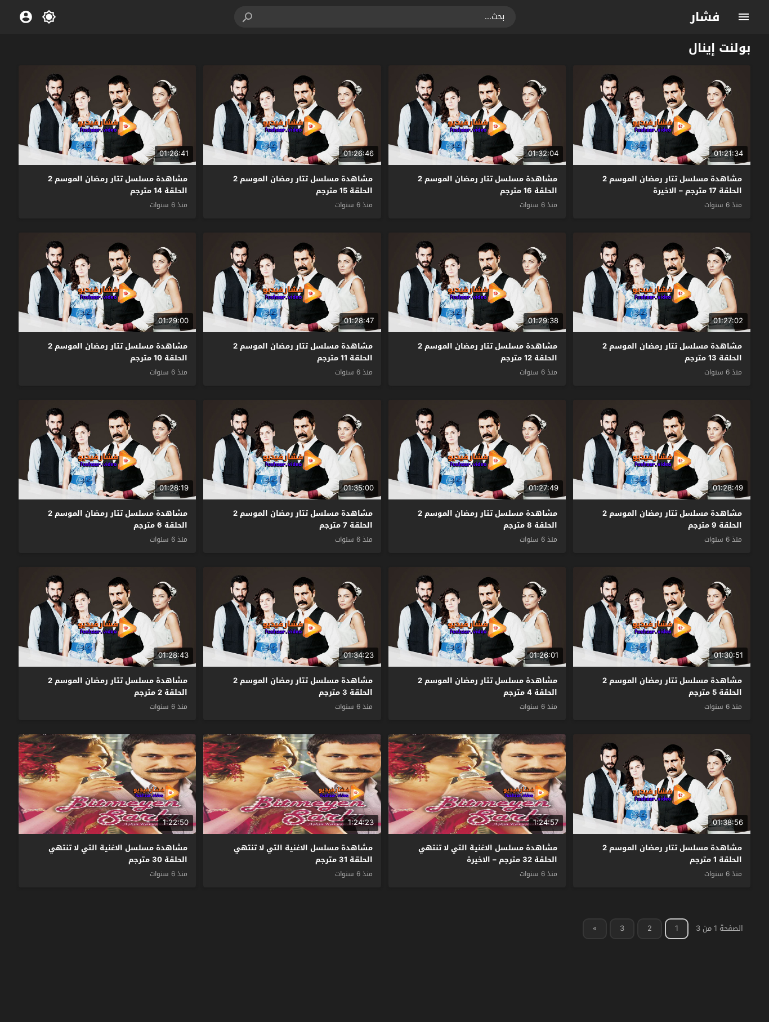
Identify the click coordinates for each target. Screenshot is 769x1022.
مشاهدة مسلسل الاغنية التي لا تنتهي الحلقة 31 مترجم (303, 854)
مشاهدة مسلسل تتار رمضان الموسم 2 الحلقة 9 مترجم (672, 519)
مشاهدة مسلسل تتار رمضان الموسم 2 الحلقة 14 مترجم (117, 185)
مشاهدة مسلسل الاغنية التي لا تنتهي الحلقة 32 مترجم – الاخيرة (487, 854)
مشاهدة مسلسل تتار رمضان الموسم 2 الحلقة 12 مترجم (487, 352)
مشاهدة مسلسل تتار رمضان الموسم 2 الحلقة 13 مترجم (672, 352)
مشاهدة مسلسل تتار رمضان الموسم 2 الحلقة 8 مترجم (487, 519)
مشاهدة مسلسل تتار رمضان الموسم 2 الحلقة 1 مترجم (672, 854)
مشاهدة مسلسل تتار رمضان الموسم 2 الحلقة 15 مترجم (303, 185)
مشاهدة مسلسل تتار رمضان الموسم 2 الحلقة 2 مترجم (117, 686)
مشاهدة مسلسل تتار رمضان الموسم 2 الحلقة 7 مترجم (303, 519)
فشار (705, 17)
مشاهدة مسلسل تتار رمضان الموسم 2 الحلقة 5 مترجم (672, 686)
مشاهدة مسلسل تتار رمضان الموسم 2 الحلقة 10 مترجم (117, 352)
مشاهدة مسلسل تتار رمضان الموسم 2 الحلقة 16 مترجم (487, 185)
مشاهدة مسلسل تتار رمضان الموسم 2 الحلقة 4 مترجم (487, 686)
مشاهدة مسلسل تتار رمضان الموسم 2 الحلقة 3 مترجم (303, 686)
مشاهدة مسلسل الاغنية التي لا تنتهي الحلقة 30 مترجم (117, 854)
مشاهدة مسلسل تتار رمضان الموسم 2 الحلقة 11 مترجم (303, 352)
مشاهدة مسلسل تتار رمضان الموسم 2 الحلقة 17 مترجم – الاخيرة (672, 185)
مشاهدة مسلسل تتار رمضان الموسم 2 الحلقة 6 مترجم (117, 519)
